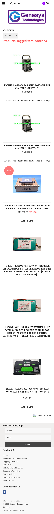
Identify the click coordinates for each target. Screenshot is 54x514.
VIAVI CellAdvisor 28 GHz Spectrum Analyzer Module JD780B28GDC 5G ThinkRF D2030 (27, 207)
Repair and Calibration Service (15, 458)
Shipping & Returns (10, 461)
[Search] (11, 3)
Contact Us (7, 465)
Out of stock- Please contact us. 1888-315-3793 (27, 100)
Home (5, 455)
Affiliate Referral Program (13, 468)
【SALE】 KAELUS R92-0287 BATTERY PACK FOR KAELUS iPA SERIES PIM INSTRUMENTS (27, 390)
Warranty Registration (11, 477)
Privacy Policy (8, 480)
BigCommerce (18, 510)
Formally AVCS (9, 474)
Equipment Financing (11, 471)
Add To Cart (27, 220)
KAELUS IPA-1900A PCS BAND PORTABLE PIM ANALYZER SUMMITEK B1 (27, 87)
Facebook (4, 492)
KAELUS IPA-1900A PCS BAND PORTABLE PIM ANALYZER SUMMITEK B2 (27, 147)
